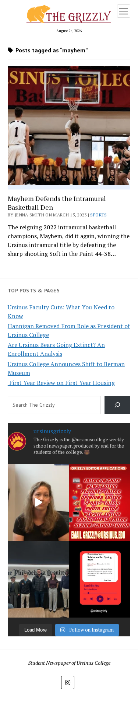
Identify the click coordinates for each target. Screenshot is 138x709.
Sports (98, 215)
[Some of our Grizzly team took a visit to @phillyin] (38, 579)
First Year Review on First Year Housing (61, 383)
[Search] (118, 405)
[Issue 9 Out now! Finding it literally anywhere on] (100, 579)
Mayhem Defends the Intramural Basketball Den (57, 203)
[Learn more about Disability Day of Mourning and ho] (38, 502)
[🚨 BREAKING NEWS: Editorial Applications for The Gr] (100, 502)
